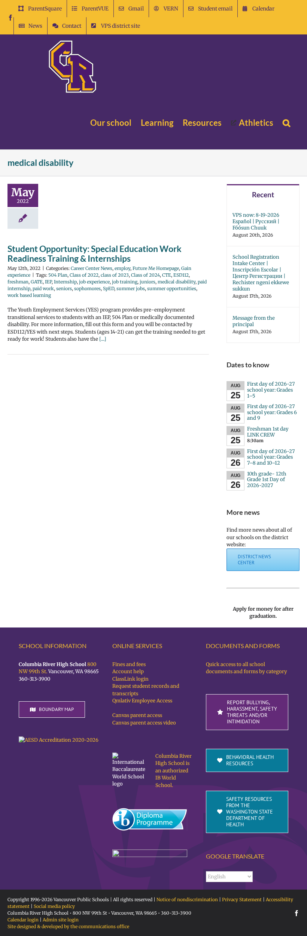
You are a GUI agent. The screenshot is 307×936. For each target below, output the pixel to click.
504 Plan (57, 275)
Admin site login (61, 920)
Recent (263, 194)
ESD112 (181, 275)
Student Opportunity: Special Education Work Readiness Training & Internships (94, 253)
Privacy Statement (242, 899)
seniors (64, 288)
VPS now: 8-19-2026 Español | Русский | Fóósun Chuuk (255, 221)
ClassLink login (130, 679)
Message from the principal (253, 321)
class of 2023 (115, 275)
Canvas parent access (137, 715)
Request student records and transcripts (145, 690)
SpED (108, 288)
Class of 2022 (84, 275)
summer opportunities (171, 288)
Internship (65, 282)
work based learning (29, 295)
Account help (128, 671)
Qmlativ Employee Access (142, 701)
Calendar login (23, 920)
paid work (43, 288)
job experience (94, 282)
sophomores (87, 288)
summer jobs (130, 288)
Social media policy (54, 906)
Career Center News (91, 268)
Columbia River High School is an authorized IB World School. (173, 770)
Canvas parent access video (144, 723)
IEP (48, 282)
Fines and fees (129, 664)
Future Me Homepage (156, 268)
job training (124, 282)
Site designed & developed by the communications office (68, 926)
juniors (147, 282)
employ (122, 268)
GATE (37, 282)
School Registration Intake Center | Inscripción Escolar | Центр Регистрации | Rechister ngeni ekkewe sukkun (260, 273)
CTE (166, 275)
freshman (17, 282)
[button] (286, 123)
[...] (102, 339)
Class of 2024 (145, 275)
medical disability (176, 282)
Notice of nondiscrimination (187, 899)
